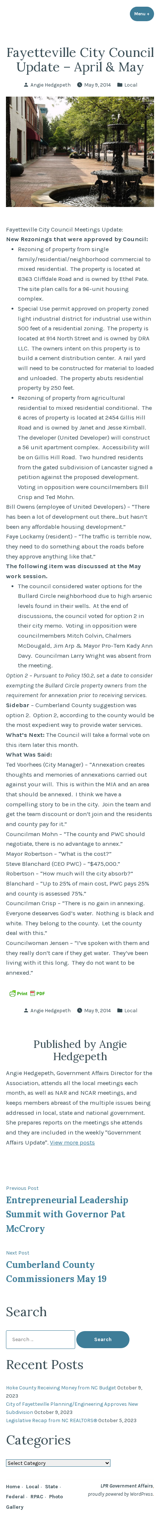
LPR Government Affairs (126, 1486)
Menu (144, 13)
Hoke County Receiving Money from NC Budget (61, 1388)
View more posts (72, 1142)
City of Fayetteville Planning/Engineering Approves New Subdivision (72, 1408)
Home (13, 1486)
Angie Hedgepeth (51, 85)
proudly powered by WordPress (120, 1494)
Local (130, 85)
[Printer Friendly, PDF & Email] (27, 993)
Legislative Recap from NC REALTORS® (51, 1420)
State (51, 1486)
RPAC (37, 1496)
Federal (15, 1496)
